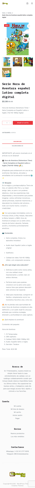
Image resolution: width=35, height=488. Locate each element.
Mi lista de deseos (17, 409)
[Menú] (32, 3)
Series (13, 132)
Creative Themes (17, 486)
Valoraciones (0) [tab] (17, 145)
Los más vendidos (17, 436)
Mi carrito (17, 412)
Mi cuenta (17, 406)
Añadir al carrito (23, 123)
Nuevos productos (17, 433)
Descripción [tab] (17, 141)
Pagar (17, 418)
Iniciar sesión (17, 415)
